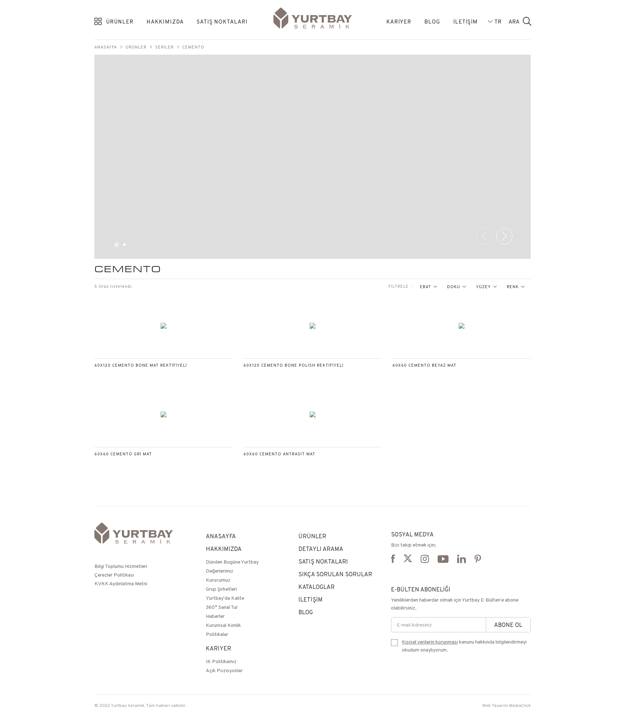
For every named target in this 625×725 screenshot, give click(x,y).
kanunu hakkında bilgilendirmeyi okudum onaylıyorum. (464, 645)
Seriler (164, 47)
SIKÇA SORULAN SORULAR (335, 574)
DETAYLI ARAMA (320, 549)
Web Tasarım (495, 705)
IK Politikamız (221, 661)
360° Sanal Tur (222, 607)
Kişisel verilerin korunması (430, 641)
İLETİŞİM (465, 21)
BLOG (432, 21)
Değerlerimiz (219, 571)
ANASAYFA (221, 536)
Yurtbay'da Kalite (225, 598)
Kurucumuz (218, 580)
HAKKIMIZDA (165, 21)
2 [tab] (123, 246)
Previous (484, 236)
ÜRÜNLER (119, 21)
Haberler (215, 616)
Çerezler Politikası (114, 575)
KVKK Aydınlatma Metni (120, 583)
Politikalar (217, 634)
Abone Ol (508, 625)
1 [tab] (115, 246)
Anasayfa (105, 47)
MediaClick (520, 705)
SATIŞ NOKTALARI (222, 21)
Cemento (193, 47)
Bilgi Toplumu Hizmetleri (120, 566)
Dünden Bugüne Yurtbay (232, 561)
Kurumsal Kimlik (223, 625)
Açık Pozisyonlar (224, 670)
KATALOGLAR (316, 587)
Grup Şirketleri (221, 589)
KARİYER (398, 21)
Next (504, 236)
